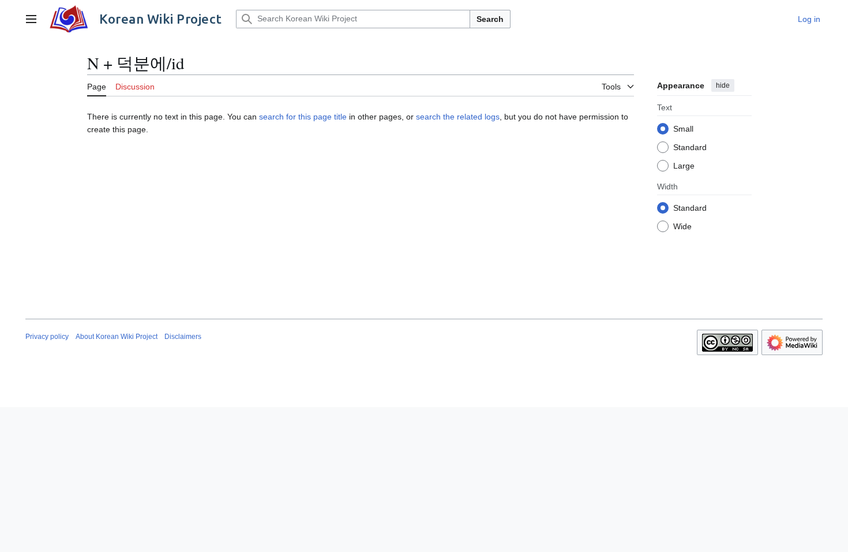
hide (723, 85)
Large (684, 165)
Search (490, 19)
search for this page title (303, 116)
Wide (682, 226)
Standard (690, 147)
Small (683, 128)
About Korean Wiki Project (116, 337)
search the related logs (458, 116)
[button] (31, 19)
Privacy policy (47, 337)
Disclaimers (182, 337)
